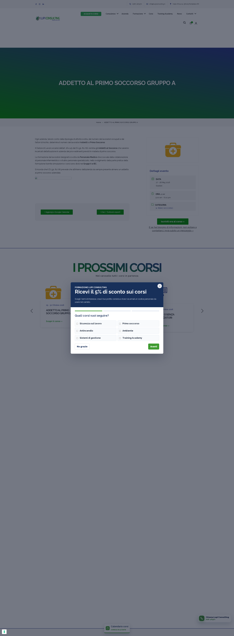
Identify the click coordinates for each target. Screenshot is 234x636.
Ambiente (127, 330)
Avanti (153, 346)
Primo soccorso (130, 323)
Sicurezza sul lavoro (91, 323)
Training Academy (132, 338)
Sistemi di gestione (90, 338)
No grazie (82, 346)
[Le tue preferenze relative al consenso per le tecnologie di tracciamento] (4, 631)
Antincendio (86, 330)
